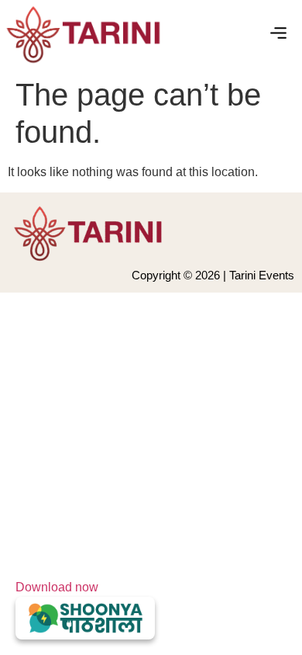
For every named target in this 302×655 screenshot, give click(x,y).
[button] (278, 35)
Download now (56, 587)
